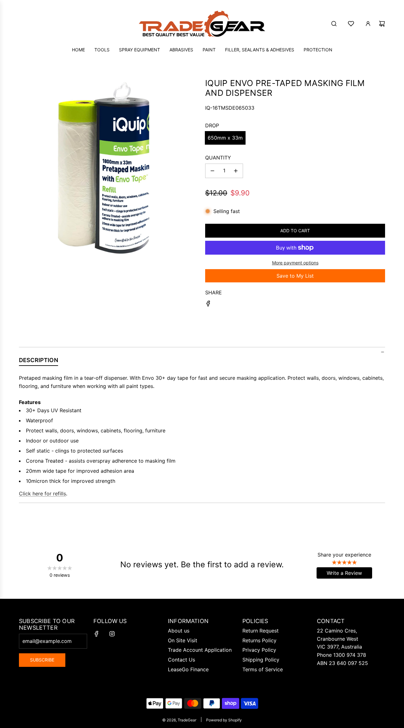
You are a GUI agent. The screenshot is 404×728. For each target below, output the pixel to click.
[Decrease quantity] (212, 171)
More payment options (295, 262)
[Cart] (382, 24)
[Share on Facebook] (208, 305)
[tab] (38, 361)
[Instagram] (112, 634)
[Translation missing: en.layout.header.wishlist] (351, 24)
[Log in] (368, 24)
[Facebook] (97, 634)
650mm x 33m (225, 138)
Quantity (218, 157)
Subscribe (42, 659)
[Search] (334, 24)
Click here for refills (42, 493)
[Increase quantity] (236, 171)
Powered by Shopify (224, 720)
